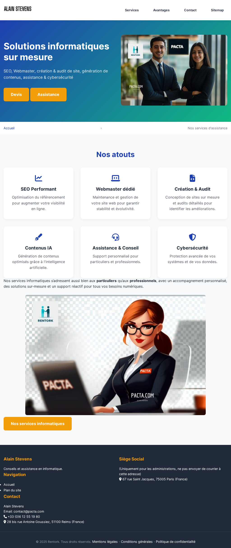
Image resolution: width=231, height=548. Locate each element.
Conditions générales (137, 541)
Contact (190, 10)
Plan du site (12, 490)
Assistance (48, 94)
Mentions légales (105, 541)
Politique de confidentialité (175, 541)
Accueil (9, 128)
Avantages (161, 10)
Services (132, 10)
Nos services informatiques (38, 423)
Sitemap (217, 10)
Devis (16, 94)
